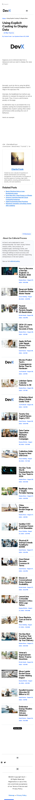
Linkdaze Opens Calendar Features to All (25, 383)
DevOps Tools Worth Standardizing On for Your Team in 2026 (26, 472)
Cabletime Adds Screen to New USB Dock (26, 453)
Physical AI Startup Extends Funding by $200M (26, 543)
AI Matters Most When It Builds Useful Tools (26, 399)
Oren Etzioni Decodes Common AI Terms (24, 562)
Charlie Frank (17, 169)
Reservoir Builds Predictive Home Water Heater (26, 291)
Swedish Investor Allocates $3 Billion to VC (26, 692)
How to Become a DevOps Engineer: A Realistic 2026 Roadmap (26, 272)
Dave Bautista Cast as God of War (25, 619)
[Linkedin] (1, 762)
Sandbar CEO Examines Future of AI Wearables (26, 526)
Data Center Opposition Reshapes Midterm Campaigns (24, 434)
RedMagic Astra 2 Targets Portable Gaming (26, 490)
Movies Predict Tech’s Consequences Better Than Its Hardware (25, 364)
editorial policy (15, 261)
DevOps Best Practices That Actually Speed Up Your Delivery (26, 637)
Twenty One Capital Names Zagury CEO (25, 416)
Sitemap (11, 795)
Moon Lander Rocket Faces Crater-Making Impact (25, 674)
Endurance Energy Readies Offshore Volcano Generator (25, 710)
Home (4, 18)
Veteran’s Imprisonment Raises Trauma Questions (25, 655)
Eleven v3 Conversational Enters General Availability (25, 581)
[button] (26, 10)
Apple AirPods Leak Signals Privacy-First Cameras (25, 344)
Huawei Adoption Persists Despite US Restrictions (26, 309)
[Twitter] (5, 762)
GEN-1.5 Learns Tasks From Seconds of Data (26, 326)
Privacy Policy (22, 795)
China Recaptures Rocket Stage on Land (26, 508)
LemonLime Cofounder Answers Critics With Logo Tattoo (25, 600)
